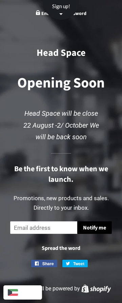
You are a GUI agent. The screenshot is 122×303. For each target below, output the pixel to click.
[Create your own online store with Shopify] (96, 288)
